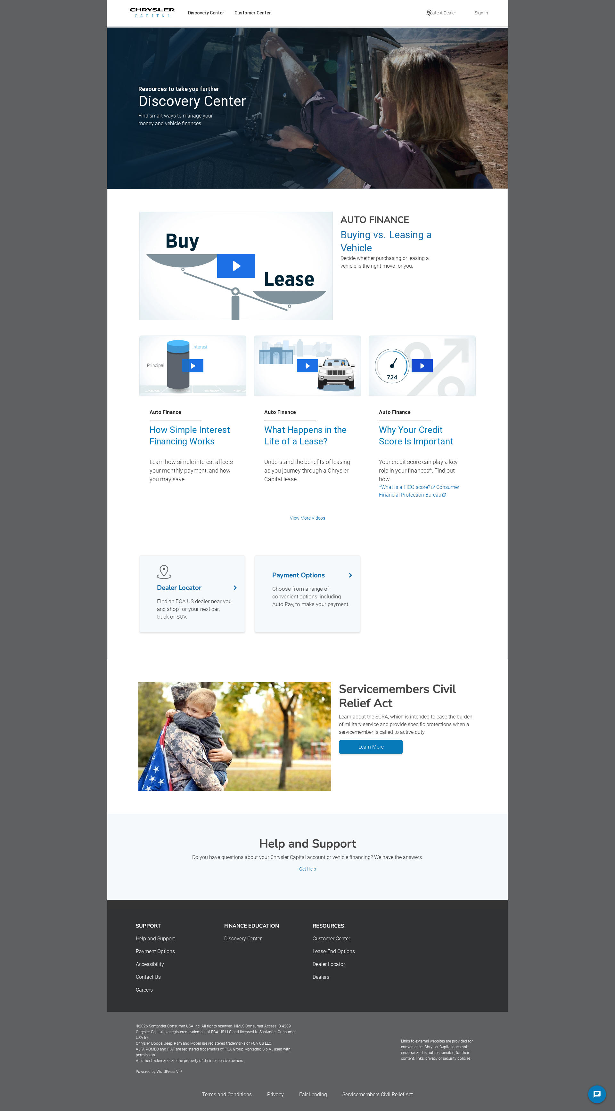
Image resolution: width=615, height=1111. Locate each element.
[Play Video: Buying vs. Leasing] (236, 266)
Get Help (307, 869)
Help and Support (155, 939)
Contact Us (148, 977)
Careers (144, 990)
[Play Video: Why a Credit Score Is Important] (422, 366)
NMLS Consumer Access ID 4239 (262, 1026)
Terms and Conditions (227, 1094)
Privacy (275, 1094)
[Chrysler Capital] (152, 12)
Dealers (321, 977)
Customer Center (252, 12)
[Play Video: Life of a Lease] (307, 366)
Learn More (371, 747)
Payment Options (155, 951)
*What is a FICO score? (404, 487)
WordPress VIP (169, 1071)
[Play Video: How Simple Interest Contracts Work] (192, 366)
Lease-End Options (334, 951)
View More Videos (307, 518)
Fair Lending (313, 1094)
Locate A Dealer (440, 12)
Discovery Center (206, 12)
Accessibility (150, 964)
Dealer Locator (329, 964)
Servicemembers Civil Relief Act (377, 1094)
